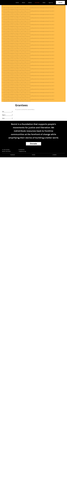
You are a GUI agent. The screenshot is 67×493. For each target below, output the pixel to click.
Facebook (12, 154)
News (44, 2)
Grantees (37, 2)
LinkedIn (54, 154)
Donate (60, 2)
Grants (30, 2)
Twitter (33, 154)
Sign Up (51, 2)
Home (17, 2)
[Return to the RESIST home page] (6, 2)
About (23, 2)
